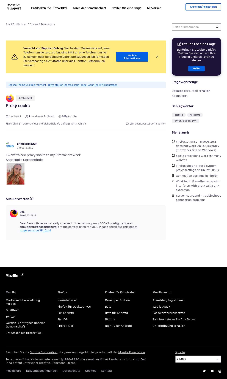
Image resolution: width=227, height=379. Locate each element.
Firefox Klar (65, 325)
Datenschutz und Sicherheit (39, 123)
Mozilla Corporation (43, 352)
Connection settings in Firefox (197, 175)
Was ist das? (161, 306)
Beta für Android (116, 313)
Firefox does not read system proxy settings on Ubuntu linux (197, 168)
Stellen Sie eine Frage (126, 8)
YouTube (212, 371)
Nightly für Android (118, 325)
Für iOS (62, 319)
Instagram (219, 371)
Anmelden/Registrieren (203, 6)
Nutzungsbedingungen (42, 370)
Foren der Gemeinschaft (89, 8)
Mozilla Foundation (131, 352)
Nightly (110, 319)
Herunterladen (67, 300)
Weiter (196, 68)
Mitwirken (154, 8)
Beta (108, 306)
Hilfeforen (21, 24)
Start (9, 24)
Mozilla (14, 275)
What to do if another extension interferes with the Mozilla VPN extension (198, 186)
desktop (179, 115)
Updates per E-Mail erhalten (191, 91)
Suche (217, 27)
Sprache (180, 352)
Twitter (11, 316)
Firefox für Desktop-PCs (74, 306)
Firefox (33, 24)
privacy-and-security (185, 121)
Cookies (90, 370)
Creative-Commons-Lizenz (57, 363)
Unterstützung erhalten (169, 325)
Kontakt (106, 370)
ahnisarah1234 (27, 143)
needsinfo (195, 115)
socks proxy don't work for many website (198, 158)
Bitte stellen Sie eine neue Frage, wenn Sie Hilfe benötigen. (83, 84)
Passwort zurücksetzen (169, 313)
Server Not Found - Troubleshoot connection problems (198, 198)
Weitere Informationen (132, 57)
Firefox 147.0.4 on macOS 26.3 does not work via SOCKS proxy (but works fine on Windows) (197, 146)
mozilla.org (13, 370)
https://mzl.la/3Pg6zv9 (35, 230)
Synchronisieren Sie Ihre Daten (174, 319)
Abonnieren (180, 96)
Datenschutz (71, 370)
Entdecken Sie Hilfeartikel (49, 8)
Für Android (65, 313)
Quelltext (12, 310)
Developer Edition (117, 300)
